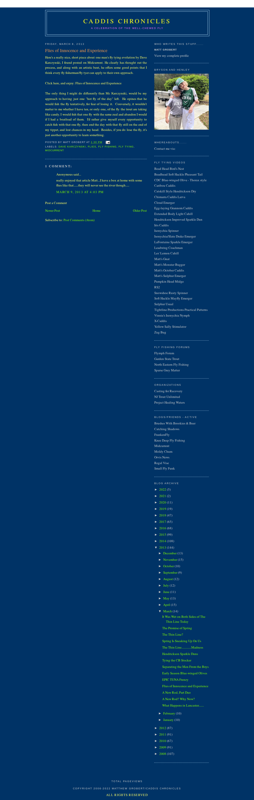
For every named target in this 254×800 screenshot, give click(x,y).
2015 (162, 534)
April (166, 604)
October (168, 566)
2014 (162, 541)
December (170, 553)
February (169, 713)
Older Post (140, 210)
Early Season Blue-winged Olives (184, 673)
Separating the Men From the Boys (185, 666)
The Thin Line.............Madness (182, 647)
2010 (162, 741)
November (170, 559)
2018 (162, 515)
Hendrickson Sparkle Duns (180, 654)
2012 (162, 728)
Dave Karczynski (72, 146)
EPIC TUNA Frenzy (175, 679)
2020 (162, 502)
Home (96, 210)
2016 (162, 528)
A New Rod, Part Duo (176, 692)
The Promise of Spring (177, 628)
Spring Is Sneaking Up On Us (181, 641)
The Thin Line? (172, 634)
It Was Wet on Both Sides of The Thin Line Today (183, 619)
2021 (162, 496)
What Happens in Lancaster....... (183, 705)
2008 (162, 753)
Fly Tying (126, 146)
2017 (162, 521)
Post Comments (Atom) (79, 220)
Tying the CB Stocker (176, 660)
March (167, 611)
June (166, 592)
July (166, 585)
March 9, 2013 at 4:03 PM (80, 192)
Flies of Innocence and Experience (185, 686)
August (168, 579)
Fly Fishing (107, 146)
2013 (162, 547)
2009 (162, 747)
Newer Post (52, 210)
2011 (162, 734)
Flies (92, 146)
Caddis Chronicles (127, 21)
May (166, 598)
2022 (162, 489)
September (170, 572)
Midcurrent (54, 150)
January (168, 719)
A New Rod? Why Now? (178, 699)
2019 (162, 508)
